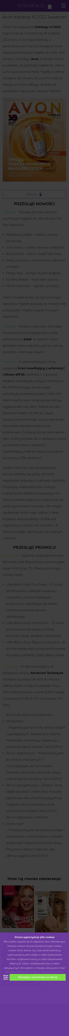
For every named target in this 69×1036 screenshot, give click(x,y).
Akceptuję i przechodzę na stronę (37, 977)
